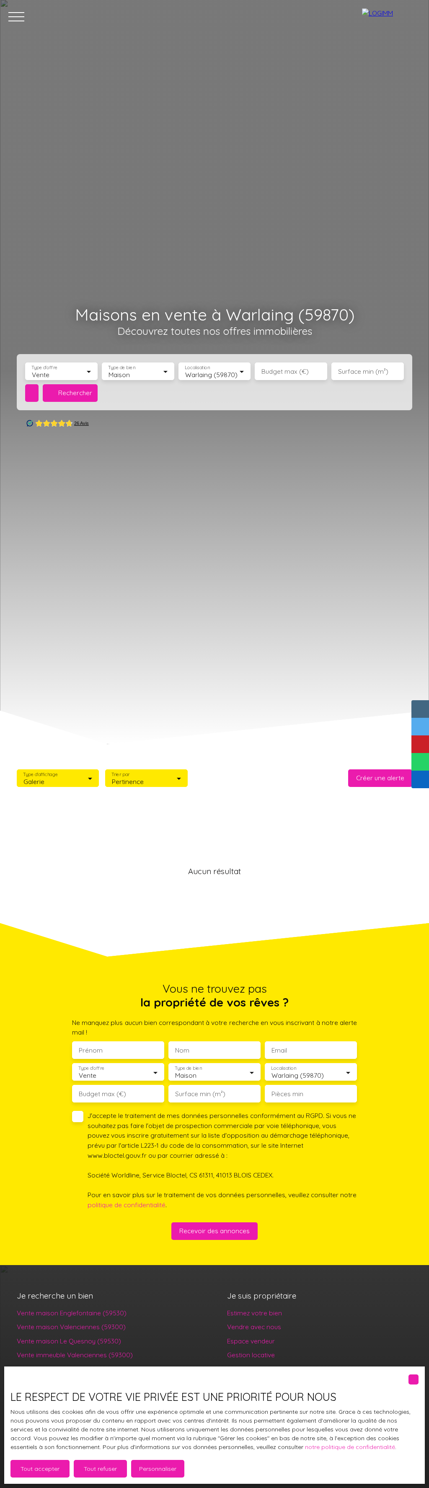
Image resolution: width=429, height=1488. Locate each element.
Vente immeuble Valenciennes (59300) (75, 1355)
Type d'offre (44, 367)
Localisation (197, 367)
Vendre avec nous (254, 1326)
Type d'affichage (40, 774)
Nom (182, 1050)
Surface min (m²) (363, 371)
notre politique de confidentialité (350, 1447)
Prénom (91, 1050)
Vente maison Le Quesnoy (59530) (69, 1341)
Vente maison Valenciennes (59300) (71, 1326)
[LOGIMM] (391, 17)
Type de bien (121, 367)
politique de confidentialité (126, 1205)
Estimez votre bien (254, 1313)
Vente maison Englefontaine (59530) (72, 1313)
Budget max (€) (285, 371)
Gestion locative (251, 1355)
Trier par (121, 774)
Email (279, 1050)
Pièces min (287, 1094)
